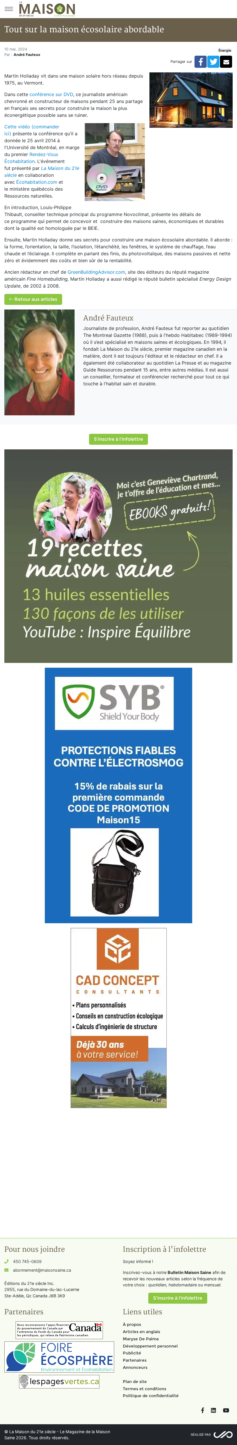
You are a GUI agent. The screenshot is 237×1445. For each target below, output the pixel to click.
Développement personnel (150, 1346)
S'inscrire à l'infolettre (118, 439)
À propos (132, 1324)
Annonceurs (135, 1367)
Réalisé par (201, 1435)
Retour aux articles (35, 299)
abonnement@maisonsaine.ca (42, 1270)
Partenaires (135, 1360)
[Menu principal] (8, 9)
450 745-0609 (27, 1261)
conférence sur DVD (51, 94)
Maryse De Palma (141, 1338)
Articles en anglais (141, 1331)
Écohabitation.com (37, 182)
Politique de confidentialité (151, 1395)
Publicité (132, 1353)
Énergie (225, 50)
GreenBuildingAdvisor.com (96, 272)
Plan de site (135, 1381)
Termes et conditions (144, 1388)
